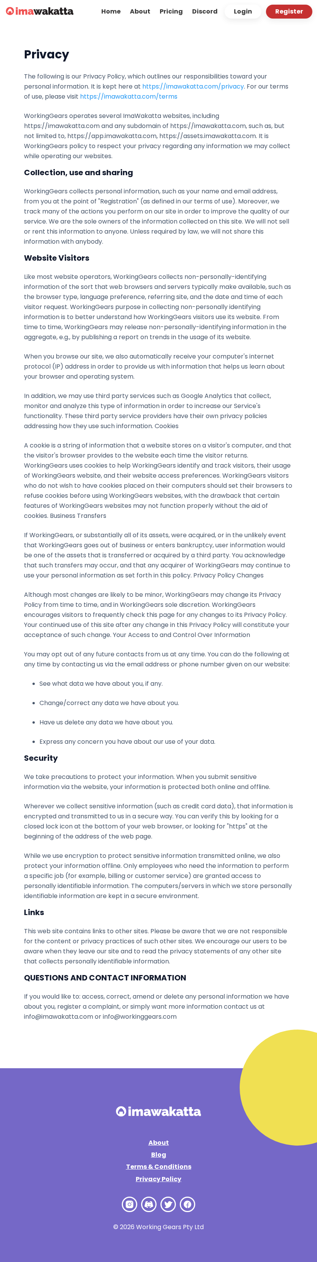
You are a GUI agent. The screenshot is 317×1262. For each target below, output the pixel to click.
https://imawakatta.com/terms (128, 96)
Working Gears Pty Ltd (170, 1227)
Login (243, 11)
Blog (158, 1154)
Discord (205, 11)
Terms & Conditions (158, 1166)
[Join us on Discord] (148, 1204)
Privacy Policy (158, 1179)
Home (111, 11)
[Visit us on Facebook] (187, 1204)
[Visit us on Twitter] (168, 1204)
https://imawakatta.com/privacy (193, 86)
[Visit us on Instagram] (129, 1204)
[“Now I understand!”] (40, 11)
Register (289, 11)
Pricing (171, 11)
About (140, 11)
